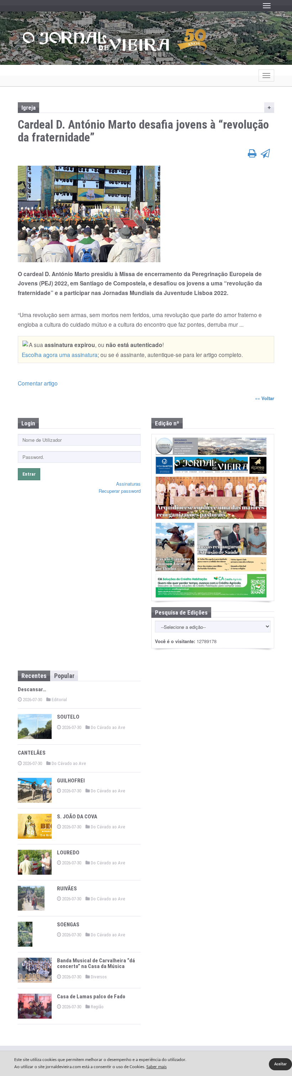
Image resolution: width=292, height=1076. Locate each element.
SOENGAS (68, 924)
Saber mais (156, 1067)
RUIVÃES (67, 888)
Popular (64, 675)
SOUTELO (68, 717)
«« (264, 398)
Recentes (34, 675)
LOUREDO (68, 852)
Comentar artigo (38, 383)
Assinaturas (128, 483)
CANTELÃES (32, 753)
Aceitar (280, 1064)
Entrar (29, 474)
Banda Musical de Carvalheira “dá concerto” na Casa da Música (96, 963)
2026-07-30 (32, 699)
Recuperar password (120, 490)
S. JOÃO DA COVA (77, 816)
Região (97, 1006)
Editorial (59, 699)
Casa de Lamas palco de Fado (91, 996)
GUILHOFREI (71, 780)
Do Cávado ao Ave (107, 727)
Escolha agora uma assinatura (60, 354)
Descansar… (32, 689)
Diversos (98, 976)
